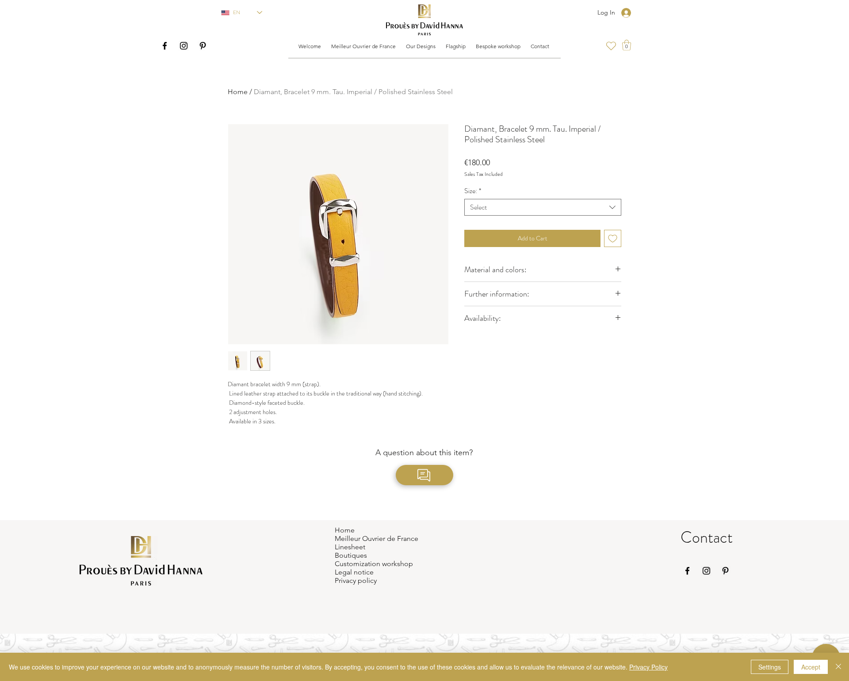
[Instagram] (184, 46)
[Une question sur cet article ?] (424, 475)
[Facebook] (165, 46)
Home (238, 92)
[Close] (838, 667)
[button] (363, 46)
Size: (472, 190)
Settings (769, 666)
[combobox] (542, 207)
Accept (810, 666)
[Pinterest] (203, 46)
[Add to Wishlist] (612, 238)
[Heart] (610, 46)
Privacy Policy (648, 666)
